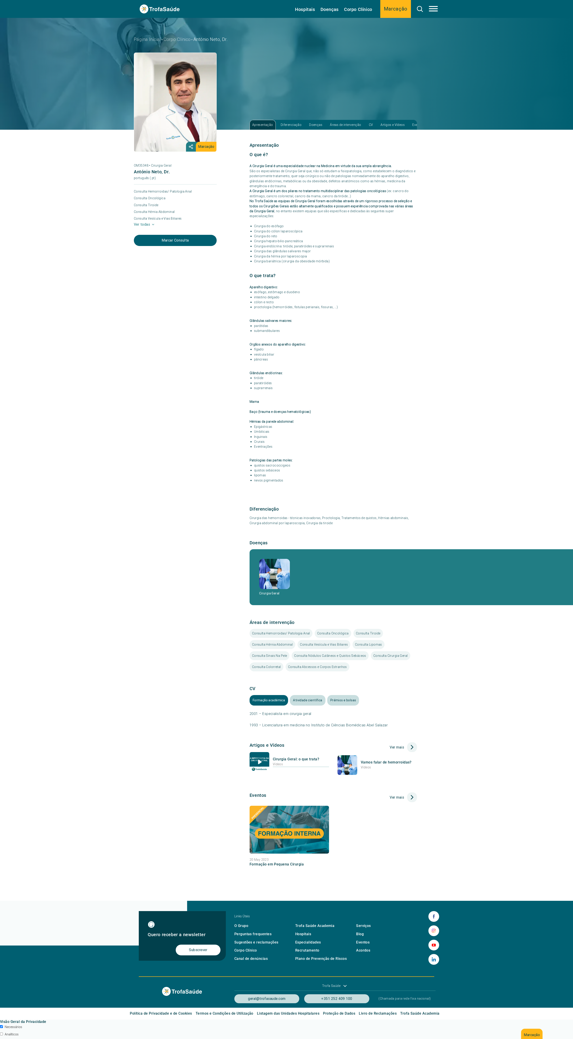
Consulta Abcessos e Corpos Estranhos (317, 667)
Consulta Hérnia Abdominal (154, 212)
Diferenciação (291, 125)
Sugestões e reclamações (256, 942)
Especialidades (308, 942)
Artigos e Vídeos (393, 125)
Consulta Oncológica (149, 198)
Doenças (330, 9)
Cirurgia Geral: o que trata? (296, 759)
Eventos (363, 942)
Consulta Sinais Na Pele (269, 656)
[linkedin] (433, 959)
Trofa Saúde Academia (315, 926)
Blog (360, 934)
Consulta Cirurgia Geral (390, 656)
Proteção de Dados (339, 1013)
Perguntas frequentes (253, 934)
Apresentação (262, 125)
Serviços (363, 926)
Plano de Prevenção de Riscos (321, 958)
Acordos (363, 950)
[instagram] (433, 930)
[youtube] (433, 945)
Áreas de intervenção (345, 125)
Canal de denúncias (251, 958)
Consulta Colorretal (266, 667)
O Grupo (241, 926)
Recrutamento (307, 950)
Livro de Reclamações (378, 1013)
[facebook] (433, 916)
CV (371, 125)
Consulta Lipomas (368, 644)
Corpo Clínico (358, 9)
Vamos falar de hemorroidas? (386, 762)
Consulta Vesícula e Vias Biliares (158, 218)
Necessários (13, 1027)
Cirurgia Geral (161, 165)
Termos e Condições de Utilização (224, 1013)
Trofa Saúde (331, 986)
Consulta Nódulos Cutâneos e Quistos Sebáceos (330, 656)
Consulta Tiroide (146, 205)
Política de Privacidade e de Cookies (161, 1013)
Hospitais (305, 9)
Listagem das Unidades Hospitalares (288, 1013)
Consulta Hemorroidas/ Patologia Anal (163, 191)
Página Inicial (147, 39)
